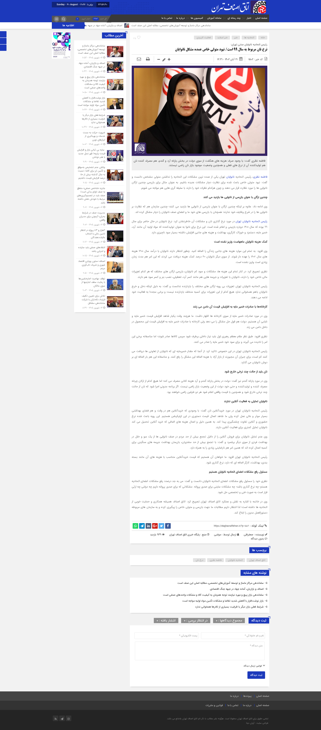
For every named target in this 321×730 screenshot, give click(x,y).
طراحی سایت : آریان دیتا (257, 723)
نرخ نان (199, 560)
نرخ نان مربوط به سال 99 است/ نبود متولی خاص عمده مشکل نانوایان (221, 50)
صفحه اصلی (261, 18)
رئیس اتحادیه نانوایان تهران (251, 221)
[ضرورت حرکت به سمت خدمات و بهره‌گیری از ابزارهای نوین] (100, 138)
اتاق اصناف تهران (257, 560)
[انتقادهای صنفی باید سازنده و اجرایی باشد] (100, 251)
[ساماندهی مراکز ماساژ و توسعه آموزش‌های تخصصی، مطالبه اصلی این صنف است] (100, 51)
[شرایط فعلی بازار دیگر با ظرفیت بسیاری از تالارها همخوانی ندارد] (100, 121)
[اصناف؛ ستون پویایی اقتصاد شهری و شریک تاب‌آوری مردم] (100, 267)
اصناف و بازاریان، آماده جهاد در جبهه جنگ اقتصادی (126, 25)
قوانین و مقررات (214, 705)
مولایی (217, 535)
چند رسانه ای (234, 18)
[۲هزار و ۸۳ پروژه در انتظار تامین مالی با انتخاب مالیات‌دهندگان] (100, 236)
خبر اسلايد (222, 38)
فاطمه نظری (260, 177)
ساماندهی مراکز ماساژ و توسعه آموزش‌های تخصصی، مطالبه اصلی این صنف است (199, 25)
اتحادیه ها (249, 38)
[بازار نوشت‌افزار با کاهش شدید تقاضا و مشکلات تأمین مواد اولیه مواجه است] (100, 103)
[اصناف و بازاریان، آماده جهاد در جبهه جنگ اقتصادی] (100, 67)
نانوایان (231, 177)
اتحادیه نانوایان (235, 560)
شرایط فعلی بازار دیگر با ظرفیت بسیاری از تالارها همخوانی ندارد (229, 607)
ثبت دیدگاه (256, 675)
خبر (236, 38)
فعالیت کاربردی (204, 38)
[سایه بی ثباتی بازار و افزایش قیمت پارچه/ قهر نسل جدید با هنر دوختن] (100, 155)
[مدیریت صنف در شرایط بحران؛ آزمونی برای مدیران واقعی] (100, 218)
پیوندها (247, 696)
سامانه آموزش (214, 18)
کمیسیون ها (197, 18)
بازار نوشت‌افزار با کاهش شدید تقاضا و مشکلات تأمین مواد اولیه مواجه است (223, 601)
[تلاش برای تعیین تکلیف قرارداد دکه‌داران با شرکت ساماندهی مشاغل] (100, 301)
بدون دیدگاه (257, 539)
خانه (263, 38)
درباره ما (180, 18)
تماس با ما (167, 18)
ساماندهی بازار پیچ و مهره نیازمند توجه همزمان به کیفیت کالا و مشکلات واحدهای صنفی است (213, 595)
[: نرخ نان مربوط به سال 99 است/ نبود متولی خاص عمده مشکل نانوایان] (139, 59)
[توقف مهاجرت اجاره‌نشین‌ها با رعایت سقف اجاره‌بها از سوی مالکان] (100, 284)
